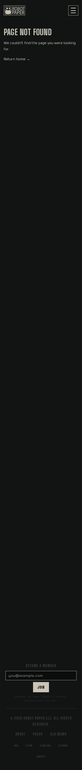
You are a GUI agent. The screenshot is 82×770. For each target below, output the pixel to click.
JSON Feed (45, 745)
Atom (29, 745)
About (20, 734)
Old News (58, 734)
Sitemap (63, 745)
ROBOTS (41, 756)
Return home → (17, 59)
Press (38, 734)
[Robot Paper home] (14, 10)
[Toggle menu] (73, 10)
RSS (16, 745)
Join (41, 687)
